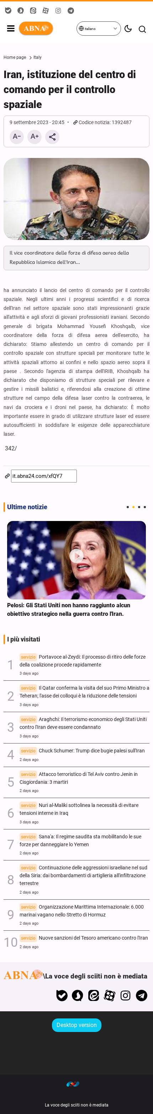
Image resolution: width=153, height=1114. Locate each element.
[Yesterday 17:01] (76, 560)
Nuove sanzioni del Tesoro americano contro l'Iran (84, 938)
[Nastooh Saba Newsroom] (76, 1084)
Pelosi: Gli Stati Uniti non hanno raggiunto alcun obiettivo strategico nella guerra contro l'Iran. (68, 609)
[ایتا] (94, 995)
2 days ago (29, 759)
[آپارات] (110, 995)
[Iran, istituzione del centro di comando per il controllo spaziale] (76, 199)
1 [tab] (128, 507)
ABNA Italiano (47, 28)
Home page (15, 57)
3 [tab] (139, 507)
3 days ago (29, 673)
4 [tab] (145, 507)
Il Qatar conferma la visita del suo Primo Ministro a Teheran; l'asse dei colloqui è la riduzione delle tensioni (84, 692)
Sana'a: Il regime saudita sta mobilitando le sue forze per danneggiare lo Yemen (80, 841)
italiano (90, 29)
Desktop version (77, 1025)
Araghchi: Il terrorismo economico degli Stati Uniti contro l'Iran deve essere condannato (83, 723)
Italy (37, 57)
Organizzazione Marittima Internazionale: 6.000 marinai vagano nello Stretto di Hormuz (82, 911)
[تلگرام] (141, 995)
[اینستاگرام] (125, 995)
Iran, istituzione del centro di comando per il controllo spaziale (70, 89)
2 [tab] (133, 507)
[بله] (62, 995)
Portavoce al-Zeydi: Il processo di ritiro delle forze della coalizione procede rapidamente (83, 661)
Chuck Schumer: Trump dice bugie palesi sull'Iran (83, 751)
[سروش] (78, 995)
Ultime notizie (27, 507)
